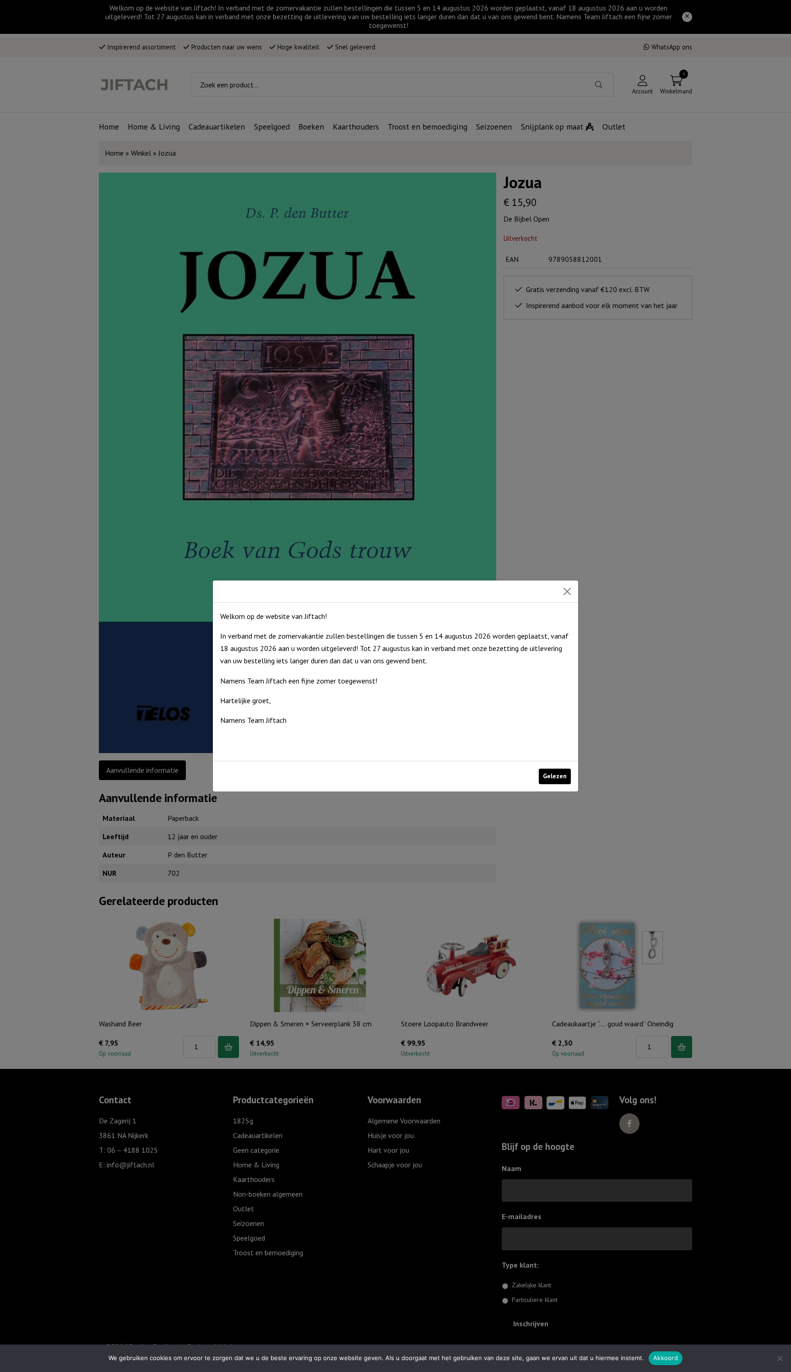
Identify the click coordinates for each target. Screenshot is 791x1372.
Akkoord (665, 1357)
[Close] (567, 591)
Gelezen (555, 776)
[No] (779, 1358)
